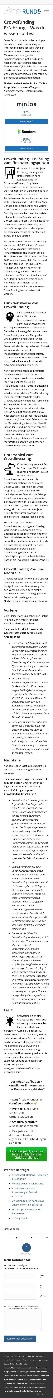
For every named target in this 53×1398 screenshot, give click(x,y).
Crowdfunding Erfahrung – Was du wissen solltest (25, 27)
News (19, 1360)
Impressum (42, 1360)
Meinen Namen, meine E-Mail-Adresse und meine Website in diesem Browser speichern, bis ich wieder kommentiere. (24, 1308)
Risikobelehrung (29, 1360)
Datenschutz (9, 1364)
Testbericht (26, 115)
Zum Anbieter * (26, 121)
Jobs (25, 1364)
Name (42, 1276)
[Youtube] (38, 1394)
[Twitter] (42, 1394)
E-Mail (41, 1288)
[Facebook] (47, 1394)
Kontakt (19, 1364)
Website (43, 1296)
